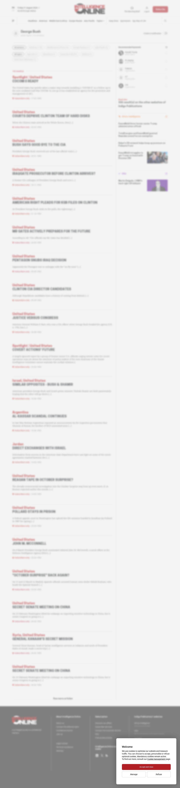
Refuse (159, 774)
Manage (133, 774)
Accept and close (146, 767)
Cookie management (156, 759)
